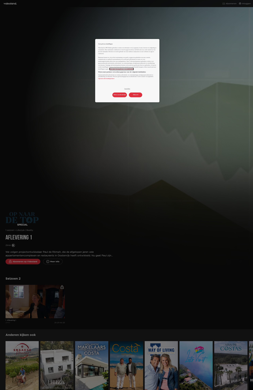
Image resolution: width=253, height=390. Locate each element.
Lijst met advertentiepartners (106, 78)
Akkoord (135, 94)
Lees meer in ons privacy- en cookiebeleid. (121, 69)
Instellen (127, 89)
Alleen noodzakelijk (119, 94)
